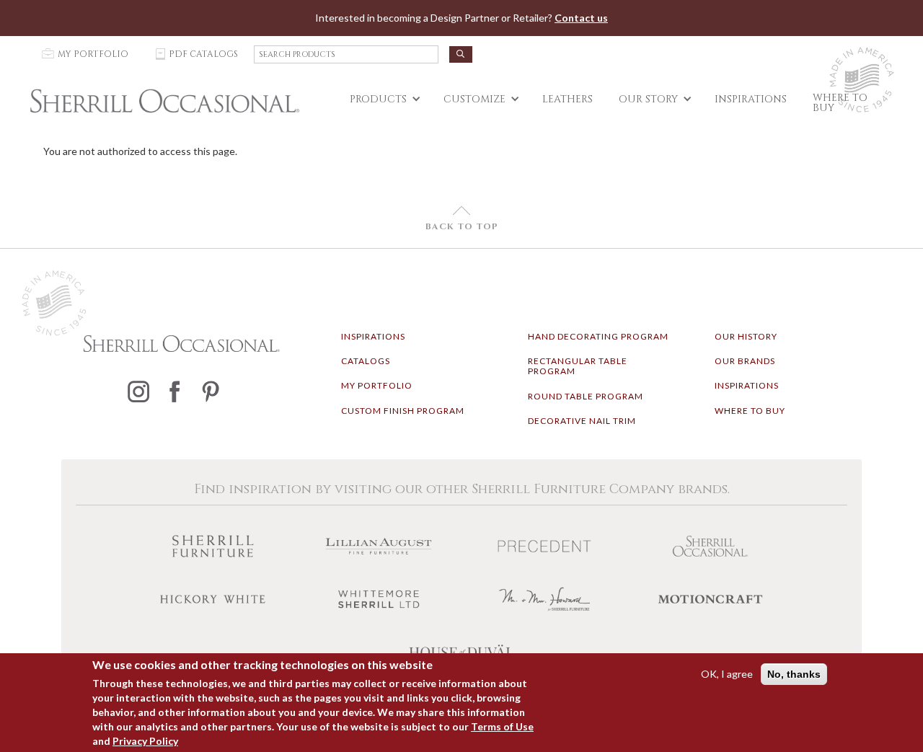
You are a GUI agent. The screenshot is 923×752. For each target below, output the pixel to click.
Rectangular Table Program (577, 365)
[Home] (165, 101)
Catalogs (365, 360)
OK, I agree (727, 674)
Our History (746, 336)
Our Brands (745, 360)
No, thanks (794, 674)
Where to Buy (750, 410)
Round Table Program (585, 396)
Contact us (581, 18)
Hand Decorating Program (598, 336)
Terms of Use (502, 726)
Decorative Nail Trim (582, 420)
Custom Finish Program (402, 410)
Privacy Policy (145, 741)
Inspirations (373, 336)
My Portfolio (376, 385)
